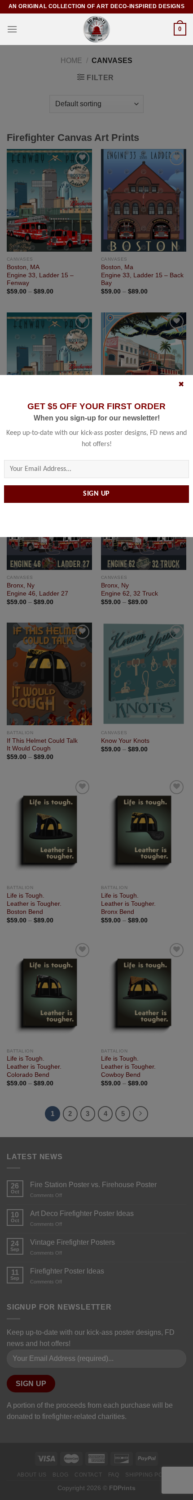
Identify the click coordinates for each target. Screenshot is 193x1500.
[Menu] (12, 29)
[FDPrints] (97, 29)
